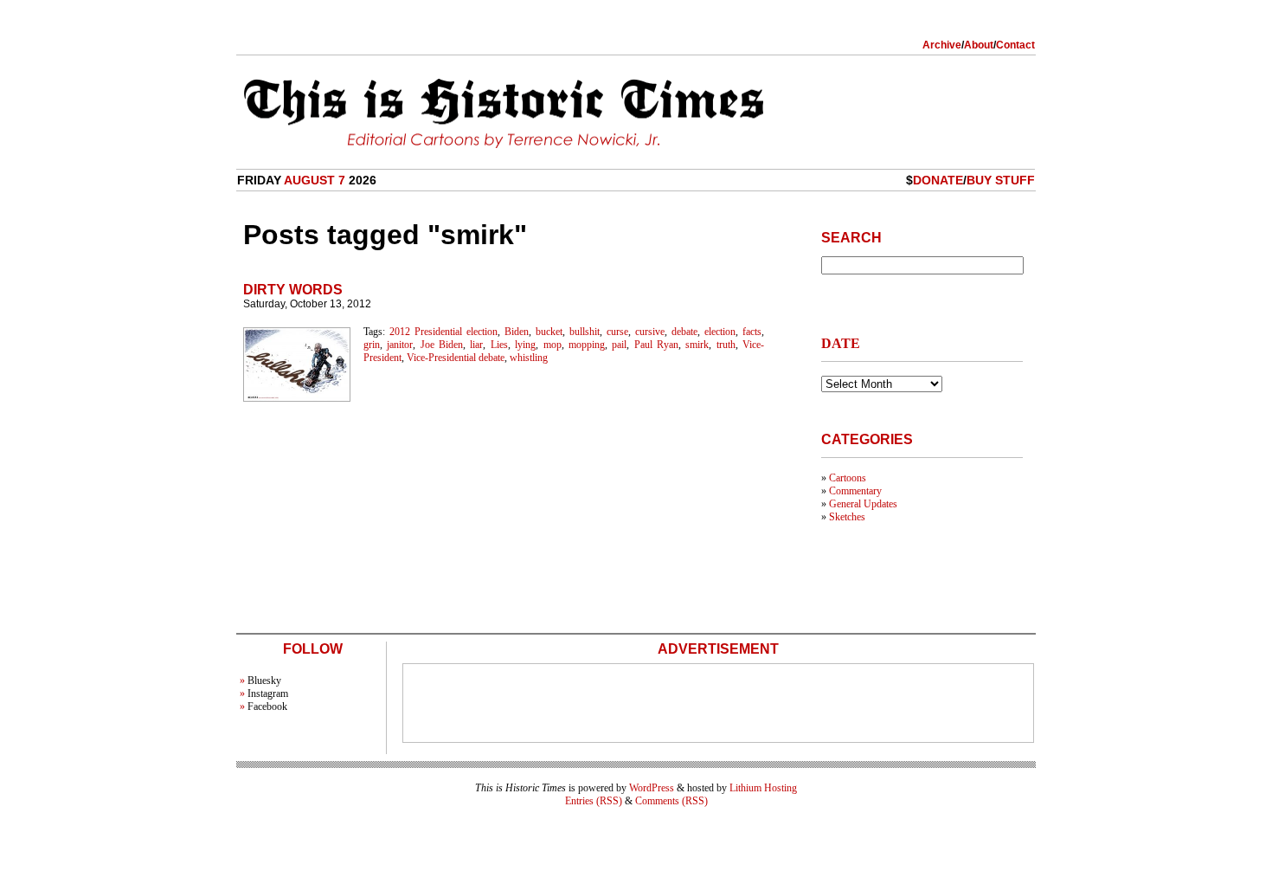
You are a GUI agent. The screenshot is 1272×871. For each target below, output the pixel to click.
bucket (549, 332)
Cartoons (847, 478)
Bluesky (264, 680)
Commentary (855, 491)
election (720, 332)
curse (617, 332)
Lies (499, 345)
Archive (941, 45)
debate (684, 332)
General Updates (863, 504)
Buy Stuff (1001, 180)
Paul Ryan (656, 345)
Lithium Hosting (763, 788)
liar (476, 345)
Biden (516, 332)
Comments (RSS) (671, 801)
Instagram (267, 693)
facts (751, 332)
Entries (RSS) (593, 801)
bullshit (584, 332)
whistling (529, 358)
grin (371, 345)
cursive (650, 332)
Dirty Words (293, 289)
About (978, 45)
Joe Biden (442, 345)
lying (525, 345)
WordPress (651, 788)
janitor (400, 345)
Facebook (267, 706)
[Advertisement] (718, 703)
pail (619, 345)
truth (726, 345)
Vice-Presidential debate (455, 358)
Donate (938, 180)
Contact (1015, 45)
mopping (587, 345)
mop (552, 345)
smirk (697, 345)
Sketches (847, 517)
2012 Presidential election (443, 332)
